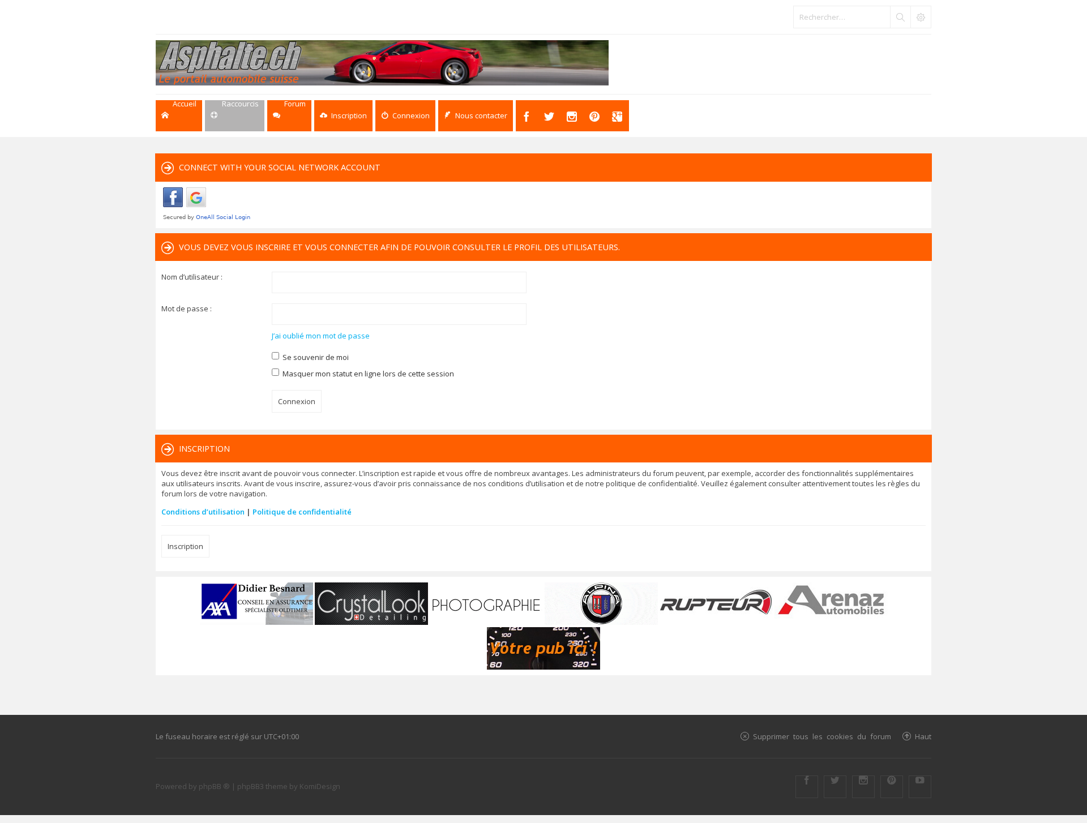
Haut (923, 736)
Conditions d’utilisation (203, 512)
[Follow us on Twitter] (835, 786)
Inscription (185, 546)
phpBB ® (214, 786)
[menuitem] (343, 115)
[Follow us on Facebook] (806, 786)
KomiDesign (319, 786)
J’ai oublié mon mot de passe (321, 336)
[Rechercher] (900, 17)
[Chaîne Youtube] (920, 786)
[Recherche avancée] (920, 17)
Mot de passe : (186, 308)
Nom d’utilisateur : (191, 277)
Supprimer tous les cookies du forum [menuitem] (822, 736)
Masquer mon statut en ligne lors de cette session (367, 373)
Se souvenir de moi (315, 357)
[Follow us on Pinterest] (891, 786)
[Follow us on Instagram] (863, 786)
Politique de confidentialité (302, 512)
